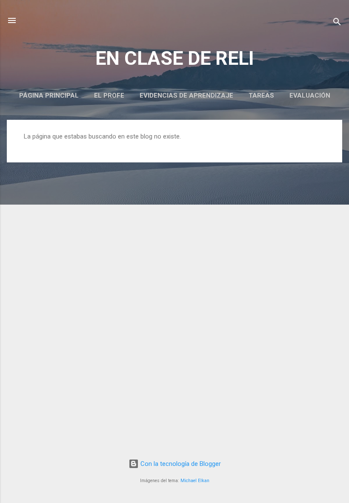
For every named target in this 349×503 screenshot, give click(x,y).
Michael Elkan (194, 480)
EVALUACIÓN (309, 95)
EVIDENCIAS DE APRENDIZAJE (186, 95)
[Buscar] (337, 23)
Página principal (49, 95)
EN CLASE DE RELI (174, 58)
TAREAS (261, 95)
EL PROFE (109, 95)
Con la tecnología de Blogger (180, 464)
